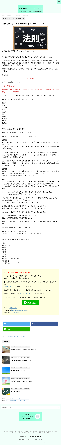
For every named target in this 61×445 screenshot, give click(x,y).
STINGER (47, 442)
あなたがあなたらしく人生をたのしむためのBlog (14, 336)
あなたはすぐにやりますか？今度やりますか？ (23, 349)
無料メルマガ (9, 286)
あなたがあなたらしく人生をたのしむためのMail (18, 431)
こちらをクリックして (26, 293)
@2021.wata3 (15, 312)
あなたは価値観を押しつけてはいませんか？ (17, 400)
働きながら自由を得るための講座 (19, 432)
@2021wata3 (13, 308)
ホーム (5, 431)
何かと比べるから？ (16, 391)
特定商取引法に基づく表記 (43, 432)
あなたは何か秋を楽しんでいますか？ (21, 360)
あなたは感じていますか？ (18, 370)
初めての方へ (54, 431)
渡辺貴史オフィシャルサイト (31, 436)
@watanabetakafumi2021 (19, 310)
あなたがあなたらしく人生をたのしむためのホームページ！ (30, 439)
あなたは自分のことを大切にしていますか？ (17, 399)
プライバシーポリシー (31, 432)
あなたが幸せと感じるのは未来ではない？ (22, 381)
